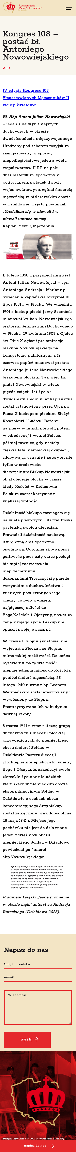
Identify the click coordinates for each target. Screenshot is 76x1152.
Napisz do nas (35, 1146)
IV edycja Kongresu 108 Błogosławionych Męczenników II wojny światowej (36, 98)
